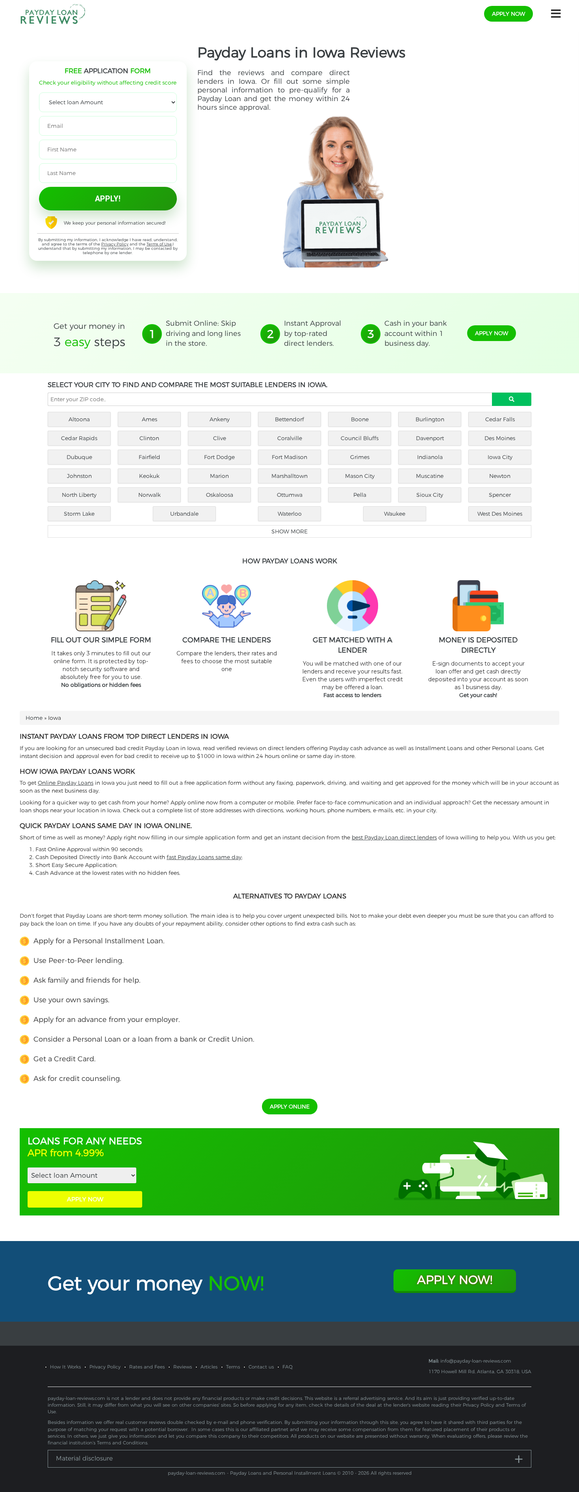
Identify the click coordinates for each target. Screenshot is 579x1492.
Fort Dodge (219, 457)
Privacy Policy (114, 244)
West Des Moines (499, 513)
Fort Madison (289, 457)
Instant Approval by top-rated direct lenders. (312, 333)
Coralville (289, 438)
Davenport (430, 438)
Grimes (359, 457)
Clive (219, 438)
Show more (289, 531)
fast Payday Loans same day (204, 857)
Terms (233, 1367)
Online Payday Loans (65, 782)
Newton (499, 476)
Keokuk (149, 476)
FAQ (287, 1367)
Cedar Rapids (79, 438)
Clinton (149, 438)
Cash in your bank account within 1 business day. (415, 333)
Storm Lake (79, 513)
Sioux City (429, 494)
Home (34, 717)
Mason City (360, 476)
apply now (508, 13)
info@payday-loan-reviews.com (475, 1361)
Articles (208, 1367)
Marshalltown (289, 476)
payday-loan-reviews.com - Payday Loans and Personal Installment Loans (252, 1473)
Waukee (394, 513)
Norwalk (149, 494)
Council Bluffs (360, 438)
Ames (149, 419)
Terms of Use (159, 244)
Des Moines (499, 438)
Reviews (182, 1367)
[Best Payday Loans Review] (53, 13)
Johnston (79, 476)
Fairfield (149, 457)
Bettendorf (289, 419)
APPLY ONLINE (290, 1106)
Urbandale (184, 513)
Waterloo (290, 513)
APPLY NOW (85, 1199)
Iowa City (500, 457)
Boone (360, 419)
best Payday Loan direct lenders (394, 837)
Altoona (79, 419)
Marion (219, 476)
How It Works (65, 1367)
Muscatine (430, 476)
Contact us (261, 1367)
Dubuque (79, 457)
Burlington (430, 419)
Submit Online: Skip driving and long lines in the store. (203, 333)
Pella (359, 494)
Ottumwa (289, 494)
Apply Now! (454, 1280)
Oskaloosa (219, 494)
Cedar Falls (500, 419)
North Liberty (79, 494)
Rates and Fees (147, 1367)
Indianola (430, 457)
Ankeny (220, 419)
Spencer (500, 494)
